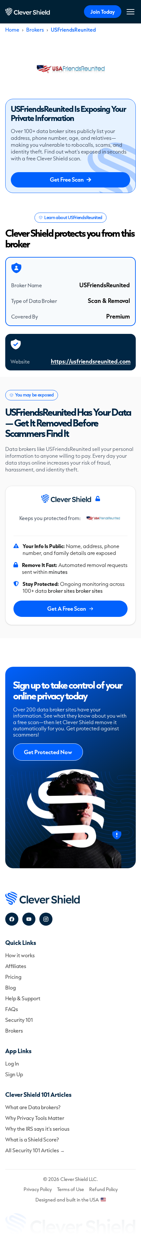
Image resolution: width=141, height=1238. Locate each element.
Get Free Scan (67, 179)
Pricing (13, 976)
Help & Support (22, 998)
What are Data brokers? (33, 1107)
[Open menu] (130, 12)
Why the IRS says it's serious (37, 1128)
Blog (10, 987)
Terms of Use (70, 1189)
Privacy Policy (38, 1189)
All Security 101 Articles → (35, 1150)
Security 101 (19, 1019)
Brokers (35, 29)
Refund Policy (103, 1189)
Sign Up (14, 1074)
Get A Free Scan (66, 608)
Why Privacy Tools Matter (34, 1117)
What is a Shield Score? (32, 1139)
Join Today (103, 11)
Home (12, 29)
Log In (12, 1063)
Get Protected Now (48, 752)
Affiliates (15, 965)
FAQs (11, 1009)
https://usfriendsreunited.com (91, 361)
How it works (20, 955)
